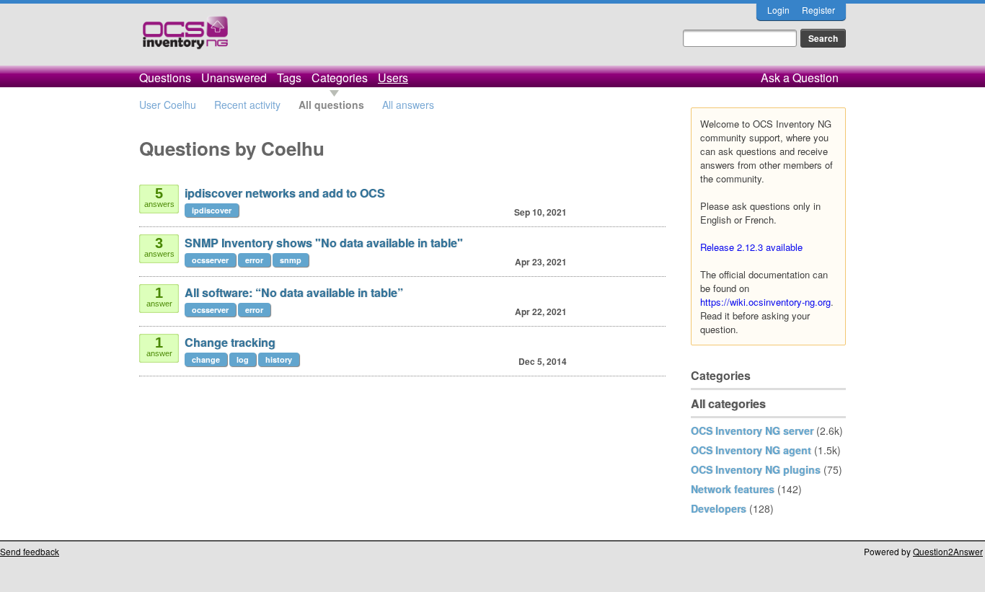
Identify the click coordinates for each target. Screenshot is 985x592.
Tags (289, 77)
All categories (728, 403)
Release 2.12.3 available (751, 247)
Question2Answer (948, 551)
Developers (718, 508)
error (254, 260)
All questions (331, 104)
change (206, 359)
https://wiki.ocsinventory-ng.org (765, 302)
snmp (290, 260)
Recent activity (247, 104)
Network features (732, 489)
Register (818, 10)
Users (393, 77)
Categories (340, 77)
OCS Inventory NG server (752, 430)
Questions (165, 77)
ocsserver (210, 260)
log (243, 359)
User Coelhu (167, 104)
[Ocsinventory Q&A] (185, 38)
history (278, 359)
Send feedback (29, 551)
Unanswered (234, 77)
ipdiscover (211, 210)
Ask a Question (800, 77)
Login (778, 10)
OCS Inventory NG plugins (756, 469)
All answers (408, 104)
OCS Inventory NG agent (751, 450)
